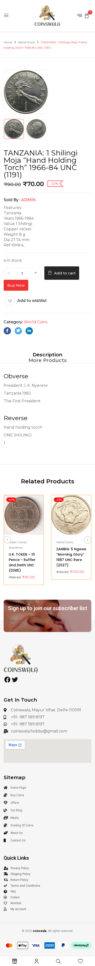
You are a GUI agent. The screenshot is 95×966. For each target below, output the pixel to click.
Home (8, 42)
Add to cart (65, 273)
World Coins (26, 42)
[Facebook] (7, 330)
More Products (47, 360)
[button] (87, 15)
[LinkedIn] (29, 330)
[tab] (47, 354)
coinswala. (40, 931)
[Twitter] (18, 330)
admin (28, 200)
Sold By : (12, 200)
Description (47, 354)
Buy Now (16, 285)
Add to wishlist (32, 300)
